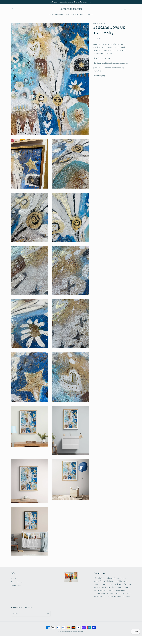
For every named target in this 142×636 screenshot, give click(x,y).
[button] (13, 8)
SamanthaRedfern (67, 631)
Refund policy (16, 585)
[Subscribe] (47, 613)
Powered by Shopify (78, 631)
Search (13, 578)
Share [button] (98, 38)
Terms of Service (17, 582)
